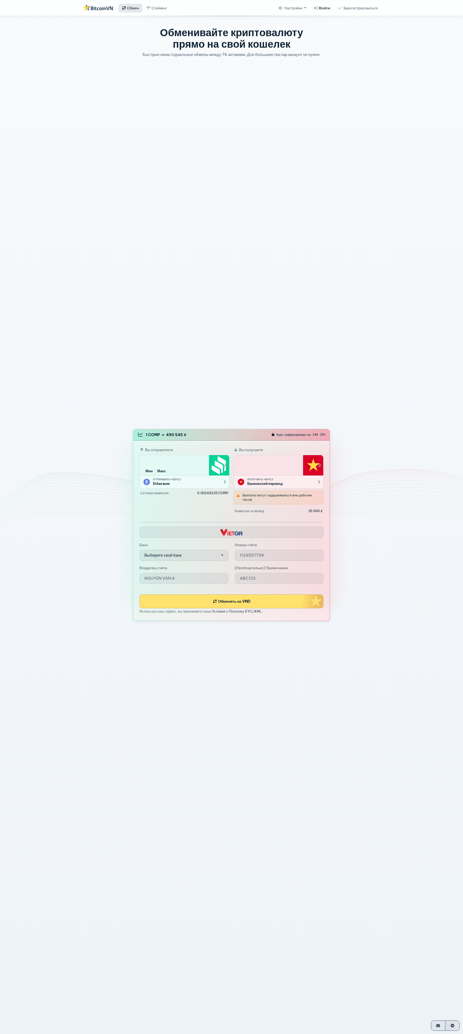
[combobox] (183, 555)
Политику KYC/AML (245, 611)
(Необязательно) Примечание (261, 567)
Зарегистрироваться (360, 8)
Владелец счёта (153, 567)
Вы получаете (250, 449)
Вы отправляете (158, 449)
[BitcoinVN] (98, 8)
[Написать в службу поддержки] (438, 1025)
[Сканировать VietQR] (231, 532)
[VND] (313, 465)
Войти (324, 8)
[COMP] (219, 465)
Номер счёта (246, 545)
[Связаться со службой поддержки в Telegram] (452, 1025)
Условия (218, 611)
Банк (143, 545)
